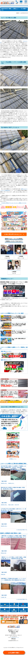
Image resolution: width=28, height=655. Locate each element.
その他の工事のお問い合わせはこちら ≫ (14, 234)
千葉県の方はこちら (13, 449)
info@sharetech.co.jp (15, 637)
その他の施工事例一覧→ (22, 529)
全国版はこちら (12, 458)
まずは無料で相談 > (14, 652)
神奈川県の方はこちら (13, 440)
